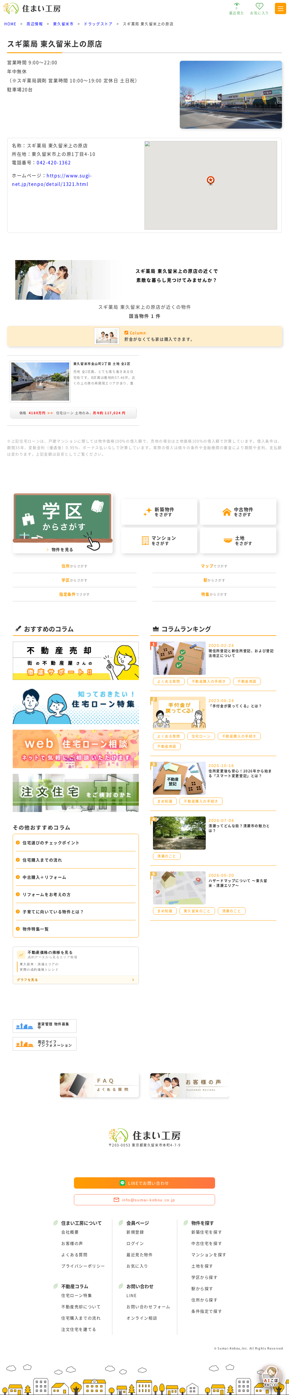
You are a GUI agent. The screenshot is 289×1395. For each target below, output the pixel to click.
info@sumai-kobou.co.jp (148, 1200)
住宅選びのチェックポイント (51, 842)
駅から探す (202, 1288)
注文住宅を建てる (79, 1329)
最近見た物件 (139, 1254)
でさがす (214, 566)
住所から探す (204, 1300)
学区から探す (204, 1277)
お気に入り (137, 1266)
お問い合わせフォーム (148, 1306)
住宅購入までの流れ (42, 860)
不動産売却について (81, 1306)
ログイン (135, 1243)
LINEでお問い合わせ (148, 1183)
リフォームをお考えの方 (47, 894)
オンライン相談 (141, 1318)
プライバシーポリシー (83, 1266)
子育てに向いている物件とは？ (53, 911)
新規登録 (135, 1232)
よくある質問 (74, 1254)
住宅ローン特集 (76, 1295)
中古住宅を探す (206, 1243)
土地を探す (202, 1266)
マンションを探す (209, 1254)
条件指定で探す (206, 1311)
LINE (131, 1295)
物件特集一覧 (36, 929)
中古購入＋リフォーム (45, 877)
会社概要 (70, 1232)
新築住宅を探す (206, 1232)
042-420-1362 (54, 162)
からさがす (74, 566)
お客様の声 (72, 1243)
